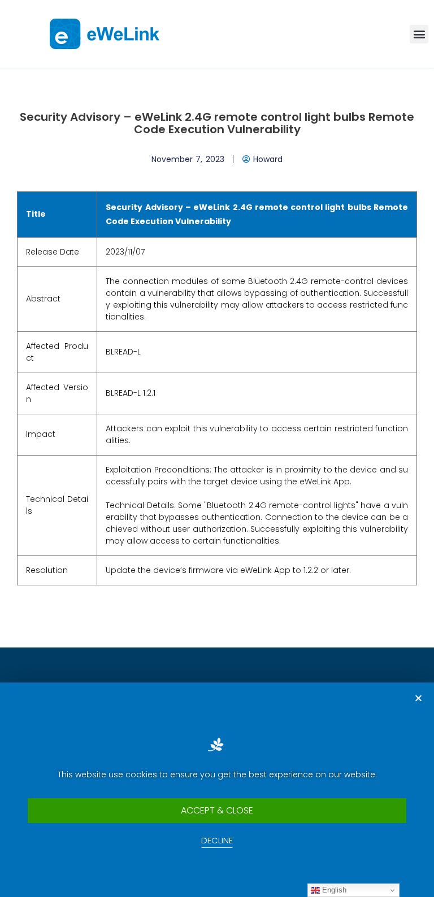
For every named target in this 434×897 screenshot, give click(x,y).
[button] (419, 34)
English (333, 890)
